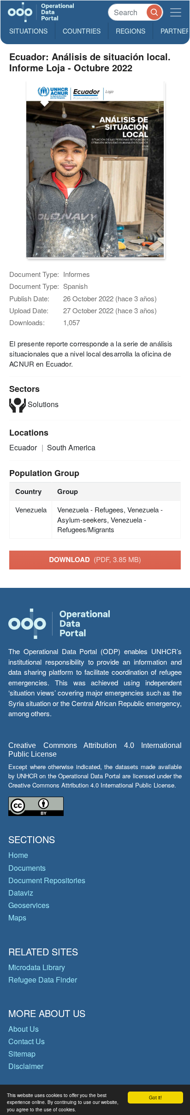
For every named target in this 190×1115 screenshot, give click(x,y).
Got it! (155, 1097)
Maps (17, 917)
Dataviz (20, 892)
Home (18, 855)
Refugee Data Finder (42, 979)
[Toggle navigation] (175, 12)
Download (95, 559)
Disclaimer (25, 1066)
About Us (23, 1028)
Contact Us (26, 1041)
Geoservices (28, 905)
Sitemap (22, 1053)
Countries (82, 30)
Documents (27, 867)
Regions (130, 30)
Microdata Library (36, 967)
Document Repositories (46, 880)
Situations (28, 30)
